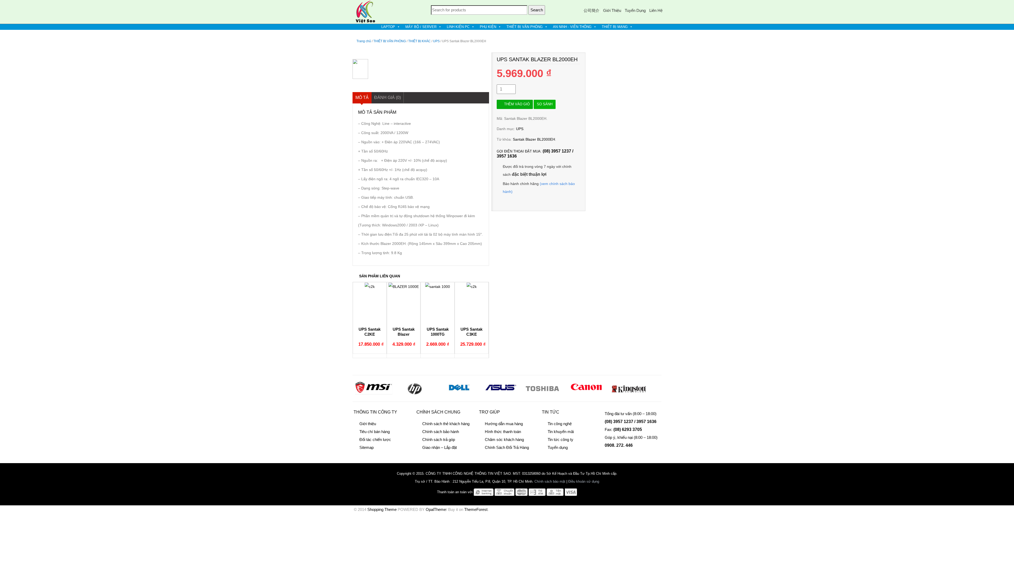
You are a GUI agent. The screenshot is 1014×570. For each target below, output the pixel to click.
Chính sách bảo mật (549, 481)
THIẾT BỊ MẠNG (615, 27)
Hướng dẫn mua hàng (504, 423)
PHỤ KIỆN (488, 27)
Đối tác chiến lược (375, 439)
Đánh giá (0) (387, 97)
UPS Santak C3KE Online (471, 334)
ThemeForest (475, 509)
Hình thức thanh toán (503, 431)
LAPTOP (388, 27)
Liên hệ (656, 10)
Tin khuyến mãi (561, 431)
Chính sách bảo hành (440, 431)
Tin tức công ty (560, 439)
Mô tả (362, 97)
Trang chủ (363, 41)
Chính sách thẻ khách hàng (446, 423)
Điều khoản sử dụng (583, 481)
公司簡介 (591, 10)
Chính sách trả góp (438, 439)
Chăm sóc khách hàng (504, 439)
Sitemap (366, 447)
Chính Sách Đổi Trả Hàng (507, 447)
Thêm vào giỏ (517, 104)
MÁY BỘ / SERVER (420, 27)
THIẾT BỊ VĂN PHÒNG (524, 27)
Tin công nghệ (560, 423)
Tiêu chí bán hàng (374, 431)
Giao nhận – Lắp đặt (439, 447)
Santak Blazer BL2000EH (534, 139)
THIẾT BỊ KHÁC (419, 41)
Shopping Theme (382, 509)
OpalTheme (436, 509)
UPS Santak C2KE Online (370, 334)
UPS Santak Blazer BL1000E (404, 334)
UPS (436, 41)
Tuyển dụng (635, 10)
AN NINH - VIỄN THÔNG (572, 27)
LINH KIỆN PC (458, 27)
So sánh (544, 104)
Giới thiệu (612, 10)
